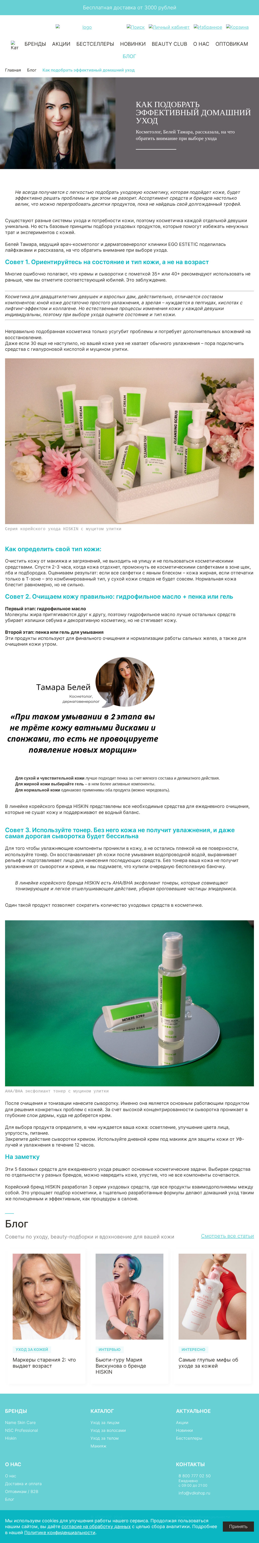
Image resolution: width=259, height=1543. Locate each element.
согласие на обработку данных (96, 1526)
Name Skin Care (20, 1422)
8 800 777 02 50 (195, 1475)
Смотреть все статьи (227, 1236)
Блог (129, 56)
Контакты (190, 1464)
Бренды (35, 44)
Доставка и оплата (23, 1483)
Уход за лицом (105, 1422)
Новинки (133, 44)
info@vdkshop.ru (194, 1492)
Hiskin (10, 1438)
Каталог (102, 1411)
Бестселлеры (95, 44)
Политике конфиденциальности (59, 1532)
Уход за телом (105, 1438)
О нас (201, 44)
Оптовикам (231, 44)
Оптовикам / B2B (21, 1491)
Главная (13, 70)
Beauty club (169, 44)
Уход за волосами (108, 1430)
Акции (61, 44)
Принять (238, 1526)
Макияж (98, 1445)
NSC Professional (21, 1430)
